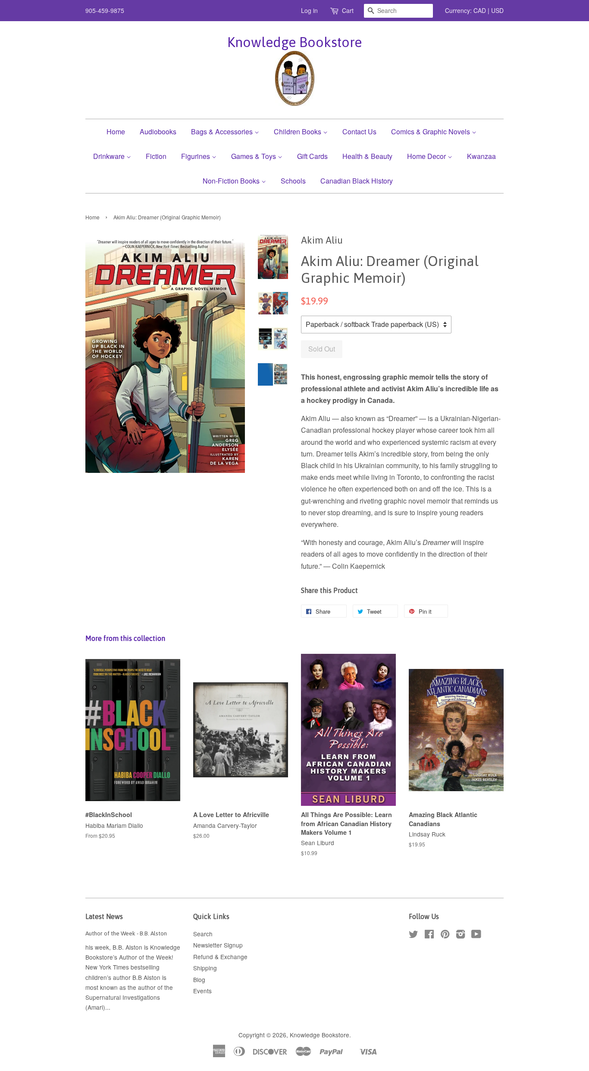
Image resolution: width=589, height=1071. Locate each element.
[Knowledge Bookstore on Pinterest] (445, 935)
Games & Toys (254, 156)
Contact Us (359, 131)
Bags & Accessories (222, 131)
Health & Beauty (367, 156)
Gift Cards (312, 156)
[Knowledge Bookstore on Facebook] (429, 935)
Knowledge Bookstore (294, 42)
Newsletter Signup (218, 945)
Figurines (196, 156)
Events (202, 990)
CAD (479, 10)
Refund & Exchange (220, 956)
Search (203, 933)
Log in (309, 10)
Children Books (298, 131)
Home (116, 131)
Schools (293, 181)
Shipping (205, 967)
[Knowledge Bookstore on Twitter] (413, 935)
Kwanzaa (481, 156)
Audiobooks (158, 131)
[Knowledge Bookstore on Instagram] (460, 935)
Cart (348, 10)
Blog (199, 979)
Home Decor (427, 156)
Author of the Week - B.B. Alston (126, 933)
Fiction (156, 156)
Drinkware (109, 156)
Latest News (104, 916)
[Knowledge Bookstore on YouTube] (476, 935)
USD (497, 10)
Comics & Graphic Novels (431, 131)
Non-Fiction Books (232, 181)
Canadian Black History (356, 181)
